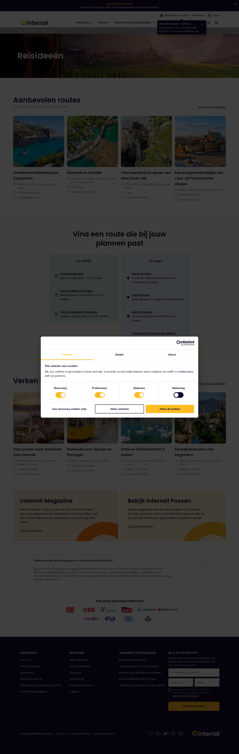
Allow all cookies (170, 408)
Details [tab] (119, 354)
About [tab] (172, 354)
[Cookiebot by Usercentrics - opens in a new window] (179, 343)
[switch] (100, 395)
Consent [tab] (67, 354)
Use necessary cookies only (69, 408)
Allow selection (119, 408)
